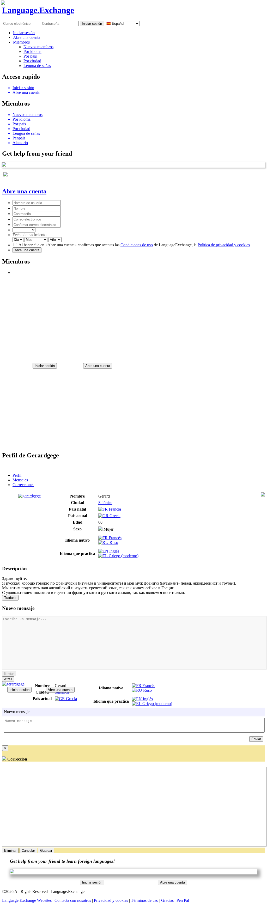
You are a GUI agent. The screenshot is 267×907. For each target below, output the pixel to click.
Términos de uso (144, 900)
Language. (38, 10)
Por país (30, 56)
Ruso (113, 542)
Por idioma (32, 51)
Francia (114, 509)
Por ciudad (32, 61)
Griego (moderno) (123, 556)
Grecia (114, 515)
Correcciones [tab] (23, 484)
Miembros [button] (21, 42)
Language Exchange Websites (27, 900)
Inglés (113, 551)
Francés (115, 538)
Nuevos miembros (38, 47)
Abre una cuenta (26, 37)
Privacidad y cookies (111, 900)
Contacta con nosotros (72, 900)
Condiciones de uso (136, 245)
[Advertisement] (133, 316)
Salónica (105, 502)
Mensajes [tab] (20, 480)
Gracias (167, 900)
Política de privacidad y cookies (224, 245)
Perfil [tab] (17, 475)
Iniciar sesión (24, 32)
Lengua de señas (37, 65)
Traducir (10, 598)
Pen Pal (183, 900)
